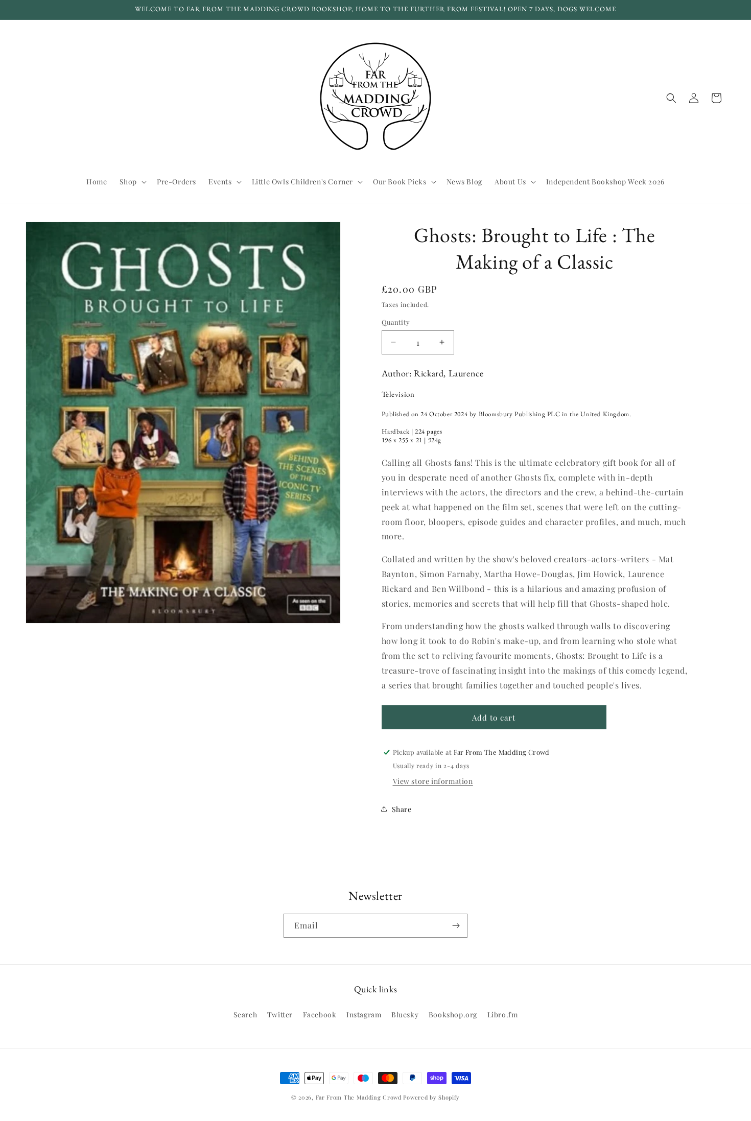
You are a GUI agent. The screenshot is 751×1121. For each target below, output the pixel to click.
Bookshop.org (453, 1014)
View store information (433, 781)
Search (245, 1014)
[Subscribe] (455, 926)
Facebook (320, 1014)
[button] (132, 182)
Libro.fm (502, 1014)
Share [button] (402, 809)
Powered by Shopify (431, 1097)
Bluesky (404, 1014)
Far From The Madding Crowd (359, 1097)
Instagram (363, 1014)
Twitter (280, 1014)
